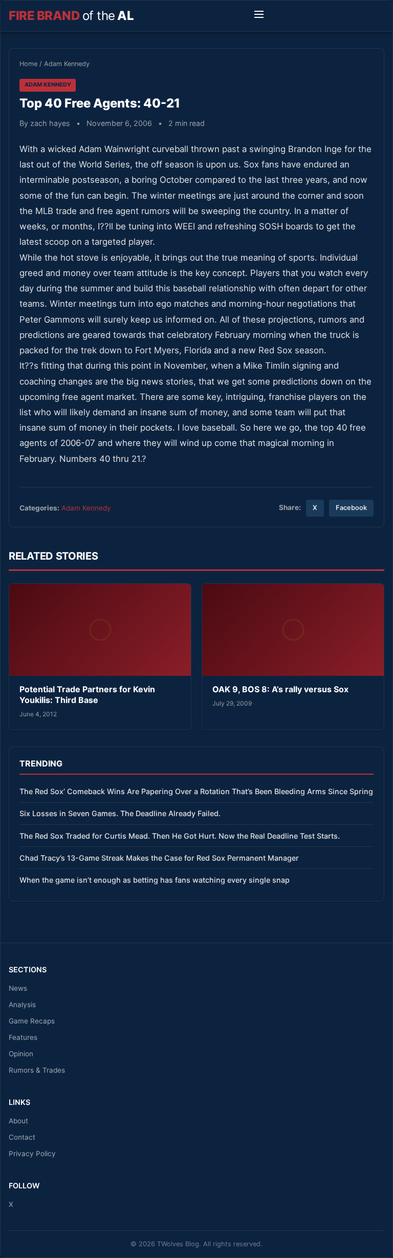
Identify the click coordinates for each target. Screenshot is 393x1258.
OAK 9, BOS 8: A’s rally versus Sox (280, 689)
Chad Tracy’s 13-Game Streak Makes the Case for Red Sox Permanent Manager (159, 858)
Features (23, 1037)
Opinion (21, 1054)
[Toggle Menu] (259, 16)
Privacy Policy (32, 1153)
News (18, 988)
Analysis (22, 1004)
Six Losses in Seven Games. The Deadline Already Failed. (120, 813)
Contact (22, 1137)
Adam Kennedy (67, 64)
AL (71, 15)
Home (28, 64)
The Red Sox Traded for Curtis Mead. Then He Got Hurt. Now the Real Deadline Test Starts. (179, 835)
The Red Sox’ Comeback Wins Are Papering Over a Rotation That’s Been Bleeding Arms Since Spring (196, 791)
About (18, 1121)
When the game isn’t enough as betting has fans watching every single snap (154, 880)
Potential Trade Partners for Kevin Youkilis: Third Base (87, 695)
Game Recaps (32, 1021)
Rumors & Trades (37, 1070)
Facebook (351, 507)
